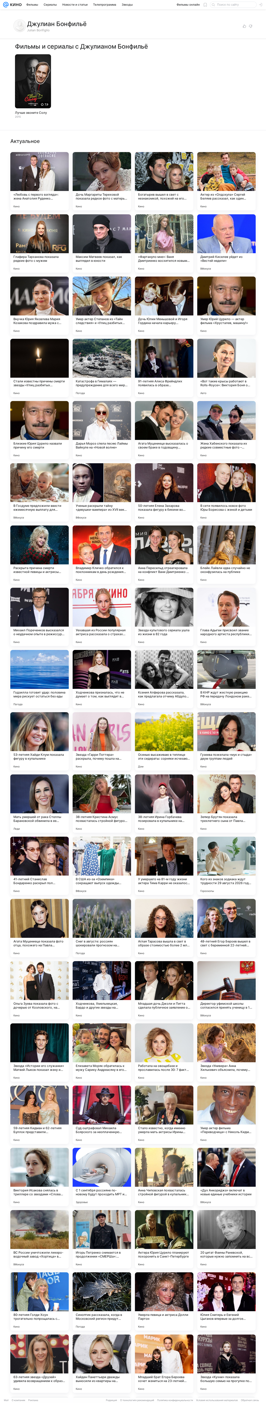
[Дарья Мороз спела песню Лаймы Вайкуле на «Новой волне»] (102, 430)
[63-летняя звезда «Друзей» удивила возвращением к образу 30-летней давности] (39, 1364)
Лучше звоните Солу (31, 113)
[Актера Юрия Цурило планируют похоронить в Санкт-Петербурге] (164, 1239)
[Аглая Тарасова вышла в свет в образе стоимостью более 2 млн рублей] (164, 928)
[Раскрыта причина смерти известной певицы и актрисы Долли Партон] (39, 554)
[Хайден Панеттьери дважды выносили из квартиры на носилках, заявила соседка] (102, 1364)
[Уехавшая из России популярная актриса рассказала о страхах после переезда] (102, 617)
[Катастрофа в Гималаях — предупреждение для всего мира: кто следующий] (102, 368)
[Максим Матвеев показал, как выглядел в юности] (102, 243)
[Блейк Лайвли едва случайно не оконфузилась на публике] (226, 554)
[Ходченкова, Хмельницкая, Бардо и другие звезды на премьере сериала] (102, 990)
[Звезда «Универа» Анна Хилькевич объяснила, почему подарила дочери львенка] (226, 1052)
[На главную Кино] (15, 4)
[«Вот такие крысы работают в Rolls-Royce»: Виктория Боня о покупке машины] (226, 368)
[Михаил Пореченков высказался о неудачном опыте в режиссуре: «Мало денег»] (39, 617)
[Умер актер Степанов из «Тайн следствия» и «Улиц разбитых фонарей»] (102, 306)
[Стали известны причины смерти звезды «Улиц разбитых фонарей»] (39, 368)
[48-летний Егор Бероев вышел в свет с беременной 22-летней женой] (226, 928)
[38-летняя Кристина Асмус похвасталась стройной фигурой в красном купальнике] (102, 803)
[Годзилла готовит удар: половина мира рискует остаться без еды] (39, 679)
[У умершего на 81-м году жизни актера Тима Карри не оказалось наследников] (164, 866)
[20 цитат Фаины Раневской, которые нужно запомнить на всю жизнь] (226, 1239)
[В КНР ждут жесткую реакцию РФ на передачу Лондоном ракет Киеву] (226, 679)
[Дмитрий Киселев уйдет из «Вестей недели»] (226, 243)
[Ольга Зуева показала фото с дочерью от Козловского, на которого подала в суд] (39, 990)
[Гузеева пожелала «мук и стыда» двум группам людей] (226, 741)
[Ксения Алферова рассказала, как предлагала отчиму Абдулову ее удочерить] (164, 679)
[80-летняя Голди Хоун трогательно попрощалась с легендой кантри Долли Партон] (39, 1301)
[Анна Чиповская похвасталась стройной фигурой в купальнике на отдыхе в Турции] (164, 1177)
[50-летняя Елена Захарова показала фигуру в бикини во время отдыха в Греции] (164, 492)
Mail (6, 1400)
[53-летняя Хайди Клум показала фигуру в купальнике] (39, 741)
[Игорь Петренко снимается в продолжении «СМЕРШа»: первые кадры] (102, 1239)
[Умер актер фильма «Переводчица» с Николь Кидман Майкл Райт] (226, 1115)
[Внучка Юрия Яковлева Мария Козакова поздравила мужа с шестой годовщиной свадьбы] (39, 306)
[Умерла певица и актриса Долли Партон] (164, 1301)
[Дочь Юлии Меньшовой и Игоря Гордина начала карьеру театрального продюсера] (164, 306)
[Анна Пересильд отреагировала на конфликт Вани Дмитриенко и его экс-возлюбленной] (164, 554)
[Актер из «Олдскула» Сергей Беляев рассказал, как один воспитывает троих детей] (226, 181)
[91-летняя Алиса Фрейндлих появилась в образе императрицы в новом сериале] (164, 368)
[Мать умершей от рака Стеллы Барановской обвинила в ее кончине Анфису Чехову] (39, 803)
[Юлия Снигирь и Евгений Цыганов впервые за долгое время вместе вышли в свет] (226, 1301)
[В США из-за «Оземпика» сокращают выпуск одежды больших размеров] (102, 866)
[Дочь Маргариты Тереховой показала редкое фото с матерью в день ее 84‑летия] (102, 181)
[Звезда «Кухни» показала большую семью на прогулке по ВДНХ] (226, 1364)
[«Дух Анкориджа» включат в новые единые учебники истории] (226, 1177)
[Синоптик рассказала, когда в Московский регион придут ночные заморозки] (102, 1301)
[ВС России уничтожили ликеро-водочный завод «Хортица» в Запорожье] (39, 1239)
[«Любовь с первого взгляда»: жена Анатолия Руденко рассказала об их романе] (39, 181)
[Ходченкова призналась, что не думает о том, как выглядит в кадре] (102, 679)
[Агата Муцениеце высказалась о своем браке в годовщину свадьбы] (164, 430)
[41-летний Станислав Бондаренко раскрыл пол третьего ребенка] (39, 866)
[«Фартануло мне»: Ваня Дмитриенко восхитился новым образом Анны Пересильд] (164, 243)
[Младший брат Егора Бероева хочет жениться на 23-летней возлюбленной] (164, 1364)
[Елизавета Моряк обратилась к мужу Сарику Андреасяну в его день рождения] (102, 1052)
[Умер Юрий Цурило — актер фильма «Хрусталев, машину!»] (226, 306)
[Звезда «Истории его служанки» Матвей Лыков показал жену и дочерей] (39, 1052)
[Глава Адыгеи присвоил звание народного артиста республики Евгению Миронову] (226, 617)
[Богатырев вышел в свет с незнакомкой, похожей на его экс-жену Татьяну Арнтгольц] (164, 181)
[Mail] (6, 4)
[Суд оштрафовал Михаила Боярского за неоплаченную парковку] (102, 1115)
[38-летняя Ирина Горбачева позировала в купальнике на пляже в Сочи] (164, 803)
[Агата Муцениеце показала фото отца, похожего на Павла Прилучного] (39, 928)
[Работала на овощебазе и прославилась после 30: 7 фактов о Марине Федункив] (164, 1052)
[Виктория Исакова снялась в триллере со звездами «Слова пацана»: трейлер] (39, 1177)
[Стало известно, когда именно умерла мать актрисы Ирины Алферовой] (164, 1115)
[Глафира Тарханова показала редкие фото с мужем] (39, 243)
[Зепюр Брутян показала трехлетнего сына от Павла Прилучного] (226, 803)
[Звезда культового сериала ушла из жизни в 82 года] (164, 617)
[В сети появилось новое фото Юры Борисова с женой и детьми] (226, 492)
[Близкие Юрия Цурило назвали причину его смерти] (39, 430)
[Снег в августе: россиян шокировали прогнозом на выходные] (102, 928)
